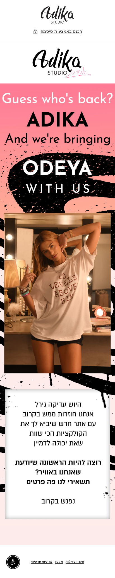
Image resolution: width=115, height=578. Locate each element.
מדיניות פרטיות (41, 561)
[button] (57, 31)
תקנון (59, 561)
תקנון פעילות (75, 561)
